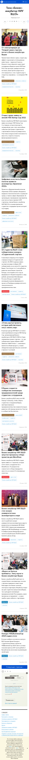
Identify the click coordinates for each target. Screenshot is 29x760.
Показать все (9, 700)
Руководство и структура (7, 717)
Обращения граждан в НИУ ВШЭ (9, 727)
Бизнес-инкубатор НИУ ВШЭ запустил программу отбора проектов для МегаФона (13, 454)
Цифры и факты (5, 714)
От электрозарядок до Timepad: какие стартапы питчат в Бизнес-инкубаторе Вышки (13, 51)
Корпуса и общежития (7, 723)
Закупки (3, 725)
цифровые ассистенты (7, 221)
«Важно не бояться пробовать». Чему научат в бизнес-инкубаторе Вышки (12, 573)
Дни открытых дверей (11, 703)
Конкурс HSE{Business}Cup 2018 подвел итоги (12, 634)
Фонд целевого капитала (7, 729)
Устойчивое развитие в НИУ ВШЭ (9, 719)
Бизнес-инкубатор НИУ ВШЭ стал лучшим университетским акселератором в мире (13, 512)
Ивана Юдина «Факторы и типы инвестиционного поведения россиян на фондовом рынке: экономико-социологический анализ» (14, 690)
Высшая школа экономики (10, 1)
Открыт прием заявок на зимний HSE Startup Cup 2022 (14, 116)
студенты (17, 142)
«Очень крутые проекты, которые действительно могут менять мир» (12, 325)
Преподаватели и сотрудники (8, 721)
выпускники (13, 539)
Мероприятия (14, 676)
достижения (14, 291)
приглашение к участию (8, 144)
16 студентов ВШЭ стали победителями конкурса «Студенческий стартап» (12, 252)
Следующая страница (14, 667)
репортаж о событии (20, 81)
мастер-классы (6, 294)
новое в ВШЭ (18, 415)
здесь (10, 746)
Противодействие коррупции (9, 731)
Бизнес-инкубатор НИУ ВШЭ (9, 84)
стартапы (17, 86)
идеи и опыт (18, 212)
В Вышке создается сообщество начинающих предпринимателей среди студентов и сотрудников (12, 391)
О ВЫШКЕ (4, 712)
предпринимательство (7, 86)
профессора (5, 418)
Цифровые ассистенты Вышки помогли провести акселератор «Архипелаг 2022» (14, 182)
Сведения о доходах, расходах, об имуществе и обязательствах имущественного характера (12, 734)
